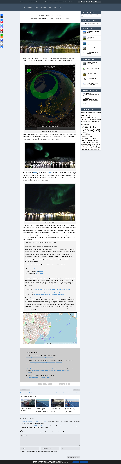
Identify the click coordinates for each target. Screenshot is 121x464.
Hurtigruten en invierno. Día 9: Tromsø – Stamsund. (34, 426)
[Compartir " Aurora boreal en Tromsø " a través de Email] (49, 384)
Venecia (88, 149)
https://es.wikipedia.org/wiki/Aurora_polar (37, 377)
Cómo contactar (40, 1)
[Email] (1, 42)
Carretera (93, 112)
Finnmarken (36, 172)
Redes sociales (48, 1)
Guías (60, 7)
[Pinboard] (1, 39)
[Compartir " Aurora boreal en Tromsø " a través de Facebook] (38, 384)
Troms (55, 18)
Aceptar (76, 462)
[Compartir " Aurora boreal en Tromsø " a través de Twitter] (41, 384)
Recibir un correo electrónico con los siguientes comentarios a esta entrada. (39, 451)
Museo (90, 134)
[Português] (98, 14)
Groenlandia (90, 123)
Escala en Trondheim (27, 408)
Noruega (51, 18)
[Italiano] (96, 14)
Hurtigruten (85, 124)
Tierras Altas (95, 147)
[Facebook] (1, 14)
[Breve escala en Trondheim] (57, 403)
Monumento (84, 134)
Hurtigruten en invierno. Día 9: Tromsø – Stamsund (72, 410)
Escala (88, 117)
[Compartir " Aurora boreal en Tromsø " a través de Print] (51, 384)
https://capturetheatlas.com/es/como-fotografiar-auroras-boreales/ (52, 289)
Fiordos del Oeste (89, 121)
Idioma (72, 1)
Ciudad (85, 116)
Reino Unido (90, 144)
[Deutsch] (93, 14)
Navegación (86, 136)
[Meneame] (1, 37)
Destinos (43, 7)
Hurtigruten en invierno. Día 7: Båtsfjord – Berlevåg (42, 410)
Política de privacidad (59, 1)
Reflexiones (84, 144)
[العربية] (82, 14)
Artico (84, 112)
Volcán (97, 149)
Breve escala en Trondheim (55, 409)
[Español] (82, 16)
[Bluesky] (1, 19)
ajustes (66, 462)
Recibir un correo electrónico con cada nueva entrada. (34, 454)
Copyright (67, 1)
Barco (89, 112)
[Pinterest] (1, 22)
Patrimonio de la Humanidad (89, 141)
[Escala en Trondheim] (28, 403)
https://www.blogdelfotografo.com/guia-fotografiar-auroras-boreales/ (54, 292)
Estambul (94, 117)
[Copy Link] (1, 45)
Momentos (94, 133)
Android (41, 271)
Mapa (50, 7)
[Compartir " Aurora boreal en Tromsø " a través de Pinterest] (46, 384)
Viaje (93, 149)
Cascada (93, 114)
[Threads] (1, 32)
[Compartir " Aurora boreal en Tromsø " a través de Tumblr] (43, 384)
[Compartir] (1, 47)
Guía (95, 123)
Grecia (83, 123)
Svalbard (83, 147)
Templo (88, 147)
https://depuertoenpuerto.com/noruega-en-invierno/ (39, 357)
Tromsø (59, 18)
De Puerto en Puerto (26, 7)
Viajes (55, 7)
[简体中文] (85, 14)
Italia (83, 133)
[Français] (91, 14)
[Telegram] (1, 24)
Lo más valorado (31, 1)
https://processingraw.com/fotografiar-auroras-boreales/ (49, 294)
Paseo (84, 140)
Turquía (83, 149)
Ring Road (85, 146)
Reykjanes (97, 144)
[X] (1, 17)
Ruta (93, 146)
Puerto (96, 142)
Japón (89, 133)
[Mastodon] (1, 27)
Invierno (87, 127)
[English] (88, 14)
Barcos (37, 7)
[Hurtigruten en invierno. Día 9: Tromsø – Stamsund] (72, 403)
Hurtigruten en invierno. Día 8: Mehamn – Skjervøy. (34, 421)
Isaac (39, 18)
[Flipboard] (1, 29)
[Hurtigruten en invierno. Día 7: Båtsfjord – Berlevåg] (42, 403)
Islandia (90, 130)
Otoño (94, 138)
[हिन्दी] (95, 14)
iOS (35, 268)
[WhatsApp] (1, 34)
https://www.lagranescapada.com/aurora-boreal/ (39, 368)
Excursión (86, 119)
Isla (96, 127)
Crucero (92, 115)
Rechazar (84, 462)
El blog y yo (23, 1)
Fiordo (94, 119)
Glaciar (96, 121)
